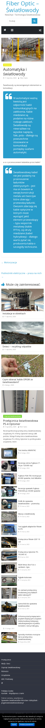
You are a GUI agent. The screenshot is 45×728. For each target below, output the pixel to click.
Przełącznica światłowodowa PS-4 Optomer (20, 422)
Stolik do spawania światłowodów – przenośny (28, 502)
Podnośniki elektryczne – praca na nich (21, 275)
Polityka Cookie (7, 691)
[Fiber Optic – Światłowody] (5, 30)
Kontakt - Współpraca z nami (12, 693)
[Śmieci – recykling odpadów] (22, 323)
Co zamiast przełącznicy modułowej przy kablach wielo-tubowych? (27, 592)
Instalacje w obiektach (14, 313)
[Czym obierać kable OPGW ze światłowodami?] (22, 356)
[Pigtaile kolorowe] (9, 576)
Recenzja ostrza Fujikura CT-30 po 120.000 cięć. (29, 464)
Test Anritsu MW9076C (27, 450)
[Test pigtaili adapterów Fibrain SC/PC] (9, 525)
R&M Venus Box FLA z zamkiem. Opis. (27, 566)
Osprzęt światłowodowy (12, 416)
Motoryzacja (9, 262)
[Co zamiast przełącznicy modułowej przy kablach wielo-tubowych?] (9, 589)
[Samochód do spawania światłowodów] (9, 602)
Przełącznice (6, 660)
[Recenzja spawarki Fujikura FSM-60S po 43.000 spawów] (9, 487)
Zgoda (14, 724)
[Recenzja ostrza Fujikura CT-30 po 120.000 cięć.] (9, 462)
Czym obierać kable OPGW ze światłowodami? (18, 381)
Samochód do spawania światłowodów (27, 604)
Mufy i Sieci (5, 663)
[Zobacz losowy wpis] (40, 30)
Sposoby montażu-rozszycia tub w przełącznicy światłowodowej (29, 636)
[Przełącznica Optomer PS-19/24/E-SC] (9, 551)
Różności (7, 65)
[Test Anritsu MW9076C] (9, 449)
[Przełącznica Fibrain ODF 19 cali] (9, 538)
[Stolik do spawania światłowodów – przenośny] (9, 500)
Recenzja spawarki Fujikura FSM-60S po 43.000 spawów (29, 489)
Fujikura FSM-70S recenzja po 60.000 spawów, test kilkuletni (29, 477)
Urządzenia (5, 675)
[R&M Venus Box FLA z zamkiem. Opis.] (9, 563)
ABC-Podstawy (7, 679)
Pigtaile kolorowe (25, 577)
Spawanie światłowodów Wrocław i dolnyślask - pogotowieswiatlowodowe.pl (19, 701)
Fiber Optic (24, 78)
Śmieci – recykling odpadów (17, 346)
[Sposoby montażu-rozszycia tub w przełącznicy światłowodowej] (9, 633)
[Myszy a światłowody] (9, 513)
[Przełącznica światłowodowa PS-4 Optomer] (22, 391)
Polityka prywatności (26, 724)
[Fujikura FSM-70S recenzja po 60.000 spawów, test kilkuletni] (9, 474)
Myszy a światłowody (26, 514)
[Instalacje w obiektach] (22, 290)
